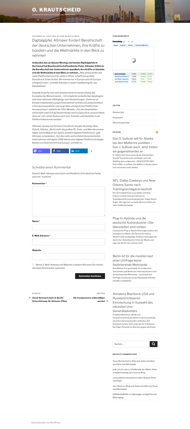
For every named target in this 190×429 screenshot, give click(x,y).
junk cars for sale (120, 369)
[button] (41, 151)
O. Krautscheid (56, 10)
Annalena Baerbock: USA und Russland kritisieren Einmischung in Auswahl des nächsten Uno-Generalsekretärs (133, 302)
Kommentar (39, 183)
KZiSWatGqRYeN (120, 394)
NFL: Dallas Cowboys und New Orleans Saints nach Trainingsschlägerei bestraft (134, 185)
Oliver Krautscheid (68, 36)
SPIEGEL (117, 132)
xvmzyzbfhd (118, 377)
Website (36, 250)
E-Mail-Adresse (41, 235)
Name (36, 221)
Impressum (118, 117)
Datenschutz (118, 112)
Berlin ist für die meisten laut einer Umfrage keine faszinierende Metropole (133, 260)
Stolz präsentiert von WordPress (45, 422)
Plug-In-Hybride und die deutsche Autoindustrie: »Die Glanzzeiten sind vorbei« (133, 222)
